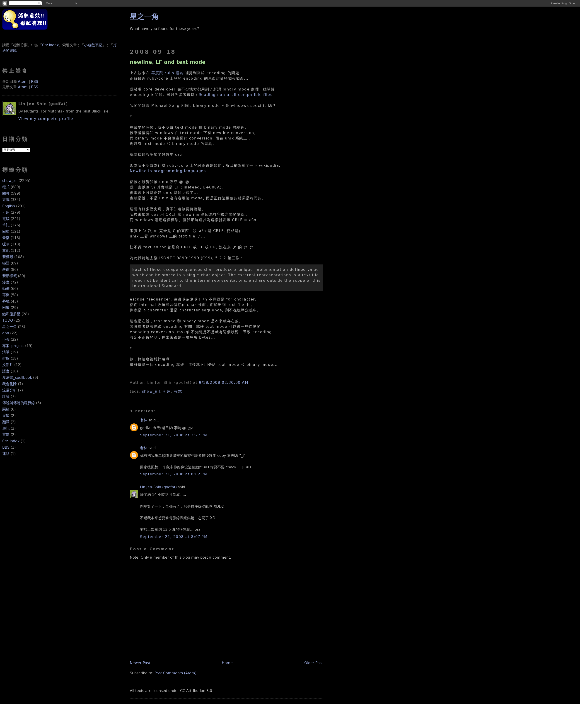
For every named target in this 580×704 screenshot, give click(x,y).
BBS (6, 447)
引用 (6, 212)
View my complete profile (45, 119)
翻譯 (6, 422)
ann (5, 333)
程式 (6, 187)
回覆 (6, 308)
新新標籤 (9, 276)
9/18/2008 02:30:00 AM (224, 382)
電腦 (6, 219)
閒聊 (6, 193)
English (8, 206)
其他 (6, 250)
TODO (7, 320)
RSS (34, 81)
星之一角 (9, 327)
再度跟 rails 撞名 (167, 73)
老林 (143, 420)
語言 (6, 371)
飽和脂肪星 (11, 314)
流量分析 (9, 390)
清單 (6, 352)
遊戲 (6, 200)
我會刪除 (9, 384)
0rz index (50, 45)
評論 (6, 396)
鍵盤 (6, 358)
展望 (6, 415)
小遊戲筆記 (93, 45)
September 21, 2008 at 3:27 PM (174, 435)
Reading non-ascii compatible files (235, 95)
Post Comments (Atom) (175, 673)
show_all (9, 180)
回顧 (6, 231)
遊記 (6, 428)
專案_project (13, 346)
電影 (6, 435)
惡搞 (6, 409)
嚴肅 (6, 269)
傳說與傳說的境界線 (18, 403)
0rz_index (10, 441)
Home (227, 663)
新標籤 (7, 257)
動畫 (6, 288)
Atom (23, 81)
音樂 (6, 238)
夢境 (6, 301)
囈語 (6, 263)
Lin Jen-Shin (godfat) (158, 487)
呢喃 (6, 244)
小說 (6, 339)
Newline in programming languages (168, 171)
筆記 (6, 225)
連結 (6, 454)
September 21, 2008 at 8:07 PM (174, 537)
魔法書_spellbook (17, 377)
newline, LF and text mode (167, 62)
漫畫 (6, 282)
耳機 (6, 295)
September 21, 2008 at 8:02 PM (174, 474)
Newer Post (140, 663)
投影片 (7, 365)
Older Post (313, 663)
